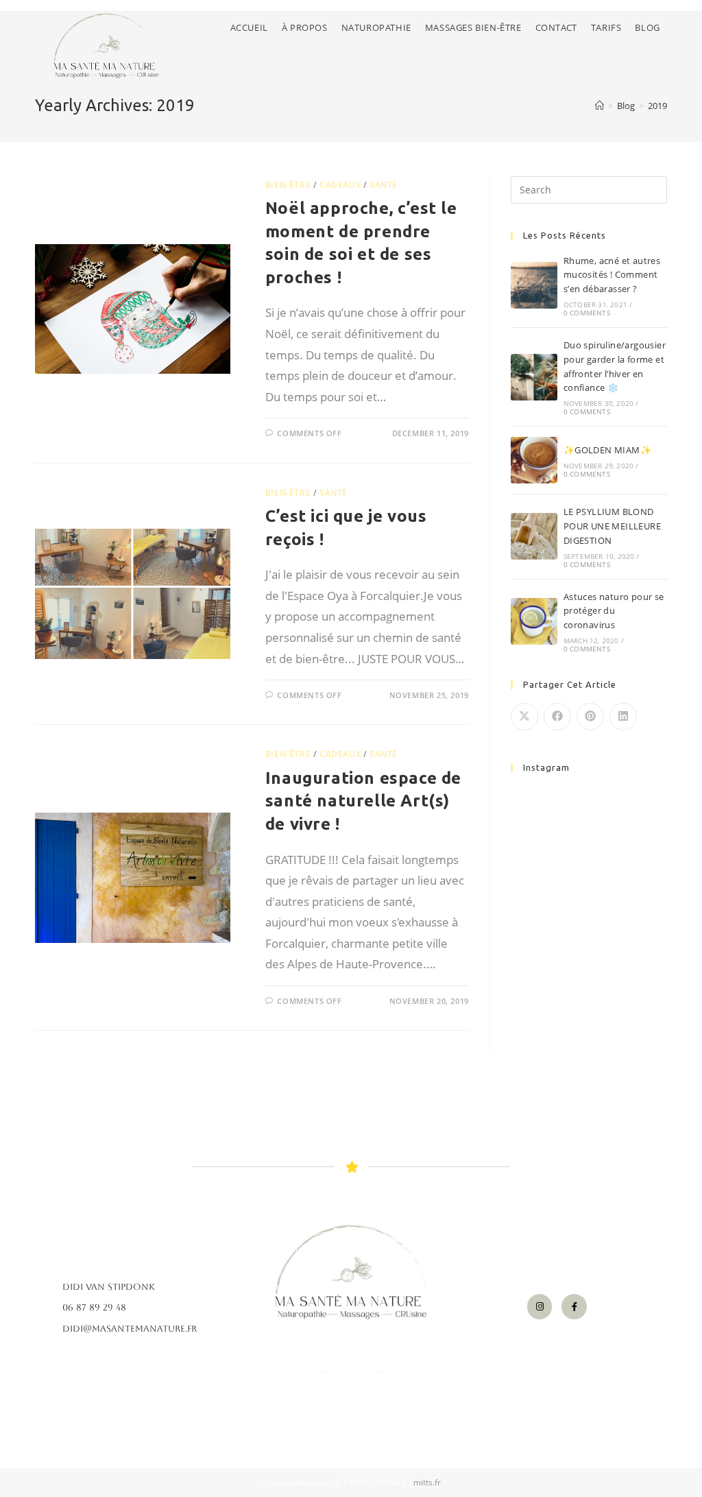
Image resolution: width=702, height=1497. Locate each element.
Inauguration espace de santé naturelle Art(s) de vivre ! (363, 801)
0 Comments (587, 313)
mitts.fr (427, 1482)
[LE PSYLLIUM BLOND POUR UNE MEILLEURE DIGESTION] (534, 536)
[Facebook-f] (573, 1306)
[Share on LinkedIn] (623, 716)
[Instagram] (539, 1306)
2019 (657, 105)
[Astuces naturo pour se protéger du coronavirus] (534, 621)
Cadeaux (340, 185)
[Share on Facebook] (557, 716)
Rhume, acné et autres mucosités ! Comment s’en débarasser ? (612, 275)
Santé (384, 185)
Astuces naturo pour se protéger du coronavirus (614, 611)
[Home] (599, 105)
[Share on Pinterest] (590, 716)
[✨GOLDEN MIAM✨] (534, 460)
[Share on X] (524, 716)
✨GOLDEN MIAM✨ (607, 450)
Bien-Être (288, 185)
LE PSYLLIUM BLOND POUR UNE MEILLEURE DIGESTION (612, 526)
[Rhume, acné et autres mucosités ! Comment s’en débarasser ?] (534, 285)
